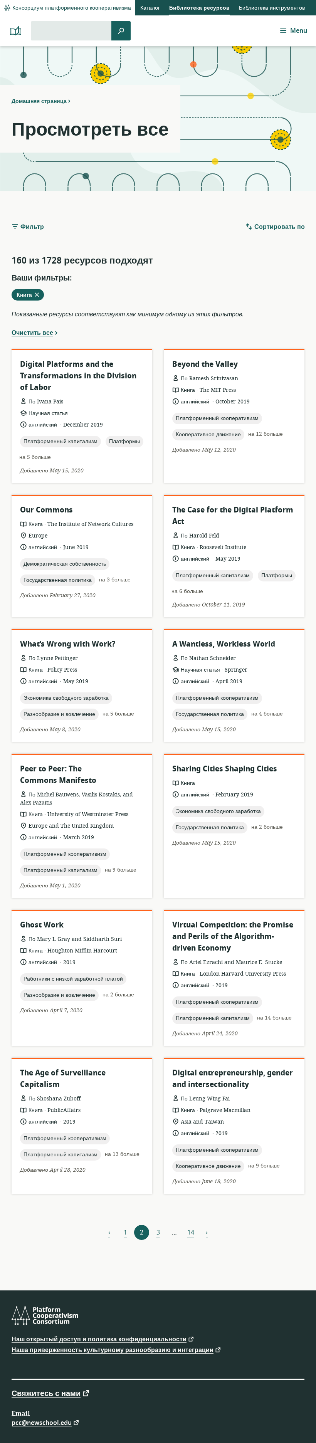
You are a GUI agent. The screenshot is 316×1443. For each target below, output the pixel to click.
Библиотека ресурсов (199, 8)
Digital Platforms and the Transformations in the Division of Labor (78, 376)
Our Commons (46, 510)
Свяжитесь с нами (46, 1393)
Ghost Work (42, 925)
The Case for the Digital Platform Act (232, 515)
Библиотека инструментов (272, 8)
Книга (30, 296)
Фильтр (31, 227)
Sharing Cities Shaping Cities (224, 768)
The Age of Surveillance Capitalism (63, 1078)
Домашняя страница (39, 101)
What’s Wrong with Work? (67, 644)
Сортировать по (279, 227)
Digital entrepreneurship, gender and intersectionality (232, 1078)
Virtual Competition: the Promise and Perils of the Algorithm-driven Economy (232, 936)
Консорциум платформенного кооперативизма (71, 8)
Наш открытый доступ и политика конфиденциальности (99, 1338)
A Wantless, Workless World (223, 644)
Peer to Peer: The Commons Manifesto (58, 774)
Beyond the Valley (205, 364)
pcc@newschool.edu (42, 1422)
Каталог (150, 8)
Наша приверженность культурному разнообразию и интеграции (112, 1349)
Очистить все (32, 332)
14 (190, 1232)
